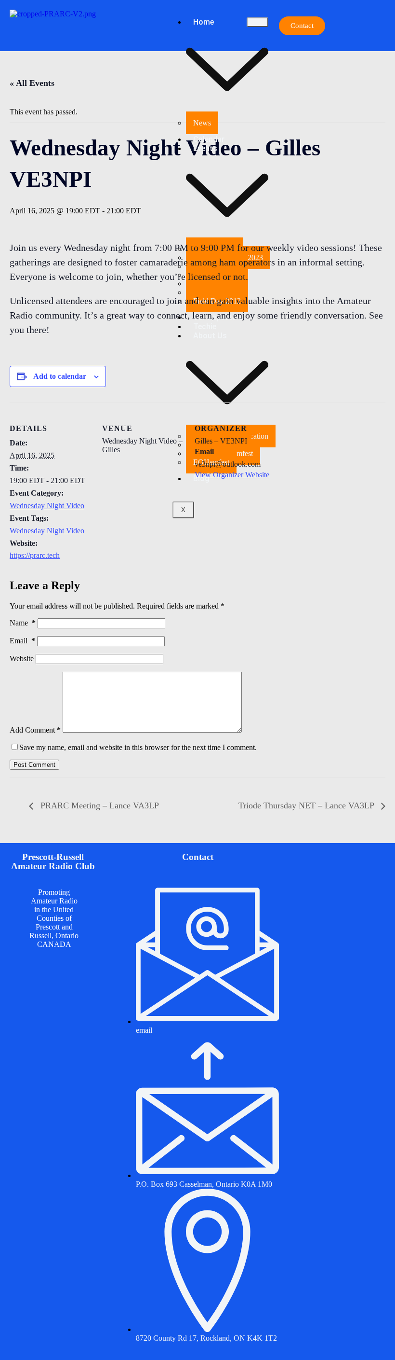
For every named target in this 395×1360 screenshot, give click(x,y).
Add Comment (35, 730)
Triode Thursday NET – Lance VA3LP (307, 805)
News (202, 123)
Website (22, 658)
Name (23, 623)
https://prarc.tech (35, 555)
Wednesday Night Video (47, 505)
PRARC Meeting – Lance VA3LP (98, 805)
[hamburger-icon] (257, 22)
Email (22, 641)
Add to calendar (59, 376)
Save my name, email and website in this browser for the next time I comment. (138, 747)
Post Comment (34, 764)
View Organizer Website (232, 475)
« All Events (32, 83)
